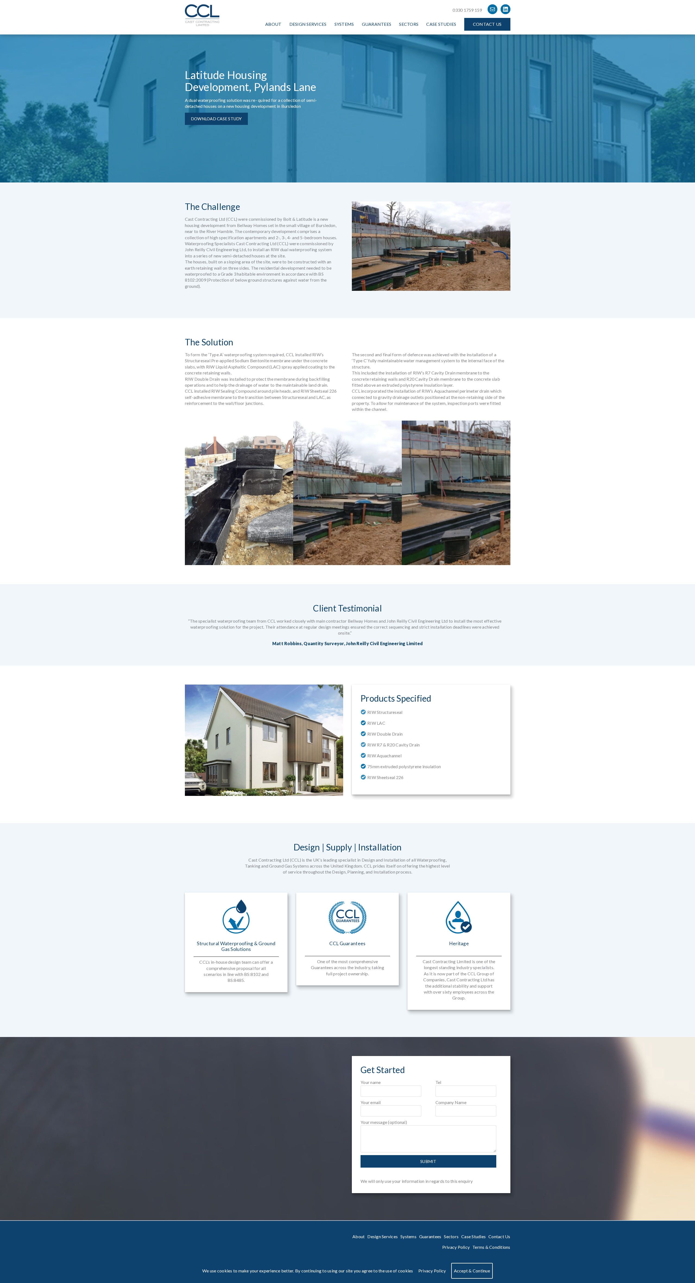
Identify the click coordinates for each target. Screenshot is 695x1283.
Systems (344, 24)
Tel (438, 1082)
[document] (347, 1271)
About (273, 24)
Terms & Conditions (491, 1247)
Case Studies (441, 24)
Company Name (450, 1102)
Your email (371, 1102)
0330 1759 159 (467, 9)
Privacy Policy (456, 1247)
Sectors (408, 24)
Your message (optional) (384, 1122)
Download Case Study (216, 118)
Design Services (308, 24)
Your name (371, 1082)
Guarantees (376, 24)
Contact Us (487, 24)
